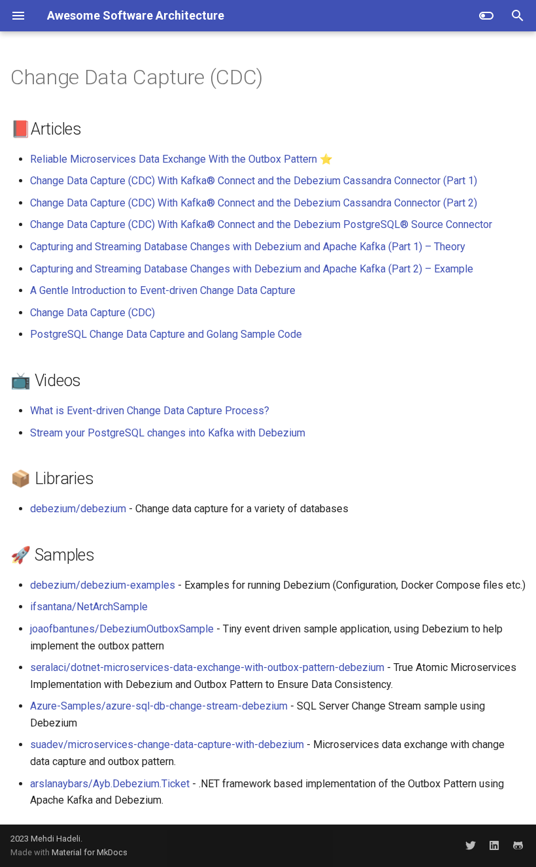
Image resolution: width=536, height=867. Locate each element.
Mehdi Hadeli (55, 838)
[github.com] (517, 845)
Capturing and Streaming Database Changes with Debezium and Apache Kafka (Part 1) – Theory (247, 246)
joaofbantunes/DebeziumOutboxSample (122, 629)
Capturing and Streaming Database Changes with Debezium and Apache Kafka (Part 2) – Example (251, 269)
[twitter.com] (470, 845)
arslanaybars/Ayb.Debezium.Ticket (110, 783)
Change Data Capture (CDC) (92, 312)
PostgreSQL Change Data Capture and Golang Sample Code (166, 334)
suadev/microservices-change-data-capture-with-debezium (167, 744)
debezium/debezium (78, 508)
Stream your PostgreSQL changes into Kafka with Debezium (167, 433)
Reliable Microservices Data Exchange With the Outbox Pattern (173, 159)
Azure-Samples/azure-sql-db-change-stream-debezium (159, 706)
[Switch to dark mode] (486, 16)
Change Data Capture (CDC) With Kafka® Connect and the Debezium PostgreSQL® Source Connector (261, 224)
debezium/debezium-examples (102, 585)
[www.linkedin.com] (494, 845)
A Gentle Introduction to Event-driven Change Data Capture (162, 290)
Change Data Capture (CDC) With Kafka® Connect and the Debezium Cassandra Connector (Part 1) (253, 180)
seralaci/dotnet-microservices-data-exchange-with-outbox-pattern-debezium (207, 667)
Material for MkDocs (89, 852)
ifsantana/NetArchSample (89, 606)
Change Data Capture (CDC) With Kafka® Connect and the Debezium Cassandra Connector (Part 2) (253, 203)
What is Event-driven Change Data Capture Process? (149, 410)
